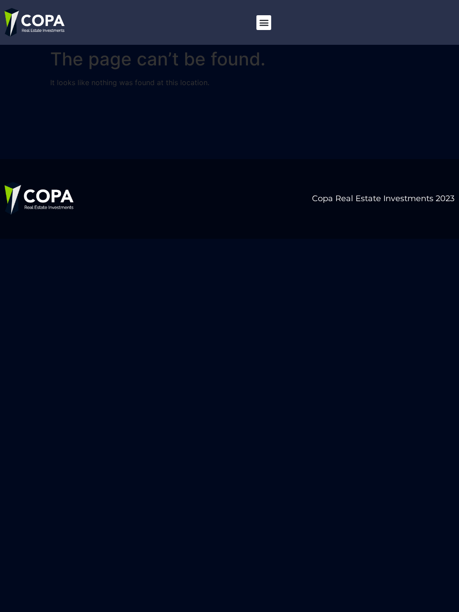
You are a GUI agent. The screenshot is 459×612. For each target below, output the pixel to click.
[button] (263, 22)
